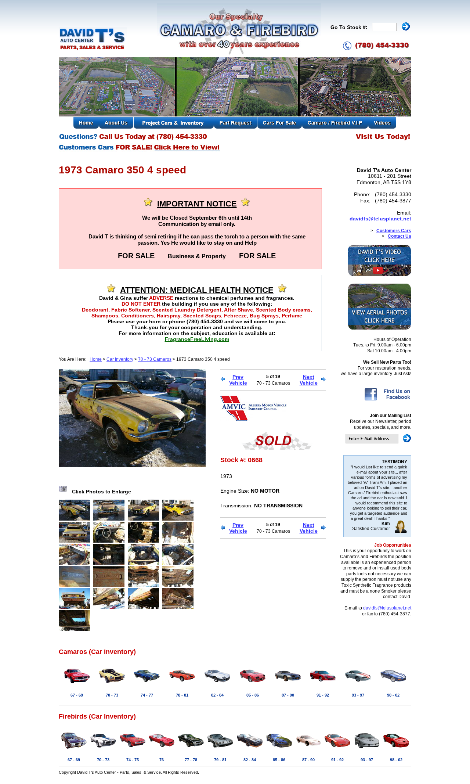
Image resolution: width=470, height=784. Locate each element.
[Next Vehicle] (323, 380)
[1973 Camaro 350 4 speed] (132, 465)
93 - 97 (358, 695)
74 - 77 (147, 695)
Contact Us (399, 236)
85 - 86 (252, 695)
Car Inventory (119, 359)
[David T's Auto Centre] (93, 49)
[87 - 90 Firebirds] (308, 749)
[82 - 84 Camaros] (217, 684)
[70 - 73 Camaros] (112, 684)
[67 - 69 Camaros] (77, 684)
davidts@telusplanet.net (380, 219)
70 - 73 (112, 695)
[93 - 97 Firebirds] (367, 749)
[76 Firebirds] (161, 749)
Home (96, 359)
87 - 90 (288, 695)
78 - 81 (182, 695)
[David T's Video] (379, 274)
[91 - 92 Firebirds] (337, 749)
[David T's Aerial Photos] (379, 328)
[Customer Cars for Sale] (140, 151)
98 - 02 (393, 695)
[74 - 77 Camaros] (147, 684)
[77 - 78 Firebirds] (191, 749)
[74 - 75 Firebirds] (132, 749)
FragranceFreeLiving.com (197, 339)
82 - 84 (217, 695)
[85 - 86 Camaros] (252, 684)
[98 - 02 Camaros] (393, 684)
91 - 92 (323, 695)
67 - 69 (76, 695)
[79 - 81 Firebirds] (220, 749)
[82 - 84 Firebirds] (250, 749)
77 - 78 (191, 760)
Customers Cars (393, 230)
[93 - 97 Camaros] (358, 684)
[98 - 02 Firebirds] (396, 749)
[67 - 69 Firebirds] (74, 749)
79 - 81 (220, 760)
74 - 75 (132, 760)
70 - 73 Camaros (154, 359)
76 (161, 760)
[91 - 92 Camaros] (323, 684)
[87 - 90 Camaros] (288, 684)
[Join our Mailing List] (378, 442)
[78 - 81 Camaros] (182, 684)
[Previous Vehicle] (222, 380)
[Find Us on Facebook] (387, 400)
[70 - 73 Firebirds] (103, 749)
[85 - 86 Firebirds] (279, 749)
